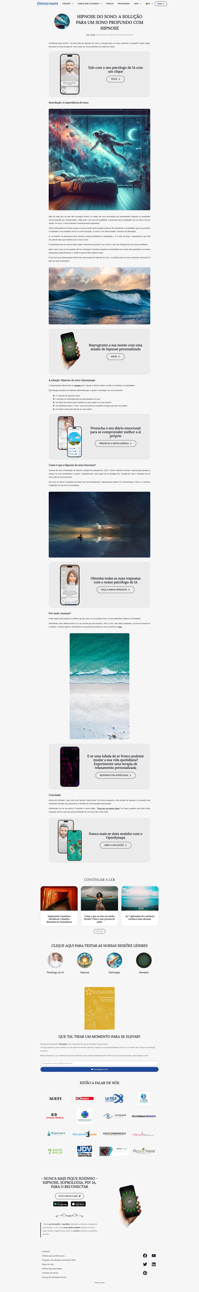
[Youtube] (154, 1255)
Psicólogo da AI (55, 972)
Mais (136, 4)
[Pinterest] (145, 1273)
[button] (99, 931)
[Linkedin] (154, 1264)
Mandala (144, 972)
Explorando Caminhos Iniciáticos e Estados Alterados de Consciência (59, 919)
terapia (78, 385)
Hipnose (93, 35)
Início (88, 35)
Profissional (124, 4)
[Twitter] (145, 1264)
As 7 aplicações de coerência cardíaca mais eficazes (140, 917)
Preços (109, 4)
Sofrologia (114, 972)
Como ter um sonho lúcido (108, 808)
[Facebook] (145, 1255)
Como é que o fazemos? (89, 4)
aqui (120, 627)
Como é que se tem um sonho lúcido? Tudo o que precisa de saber (99, 919)
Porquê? (66, 4)
